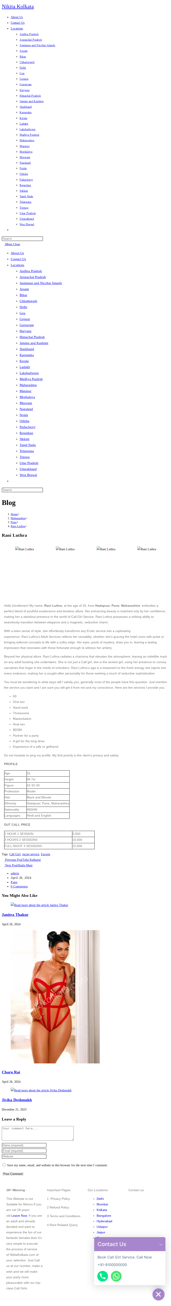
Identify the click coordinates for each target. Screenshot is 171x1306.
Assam (24, 289)
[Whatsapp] (116, 1276)
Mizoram (26, 403)
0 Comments (19, 886)
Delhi (23, 307)
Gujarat (25, 319)
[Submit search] (45, 490)
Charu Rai (11, 1072)
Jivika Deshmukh (17, 1100)
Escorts (45, 854)
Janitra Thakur (15, 914)
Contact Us (18, 259)
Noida (24, 415)
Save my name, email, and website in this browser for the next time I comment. (57, 1165)
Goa (22, 313)
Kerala (24, 361)
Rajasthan (26, 433)
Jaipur (101, 1232)
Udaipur (102, 1226)
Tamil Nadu (28, 445)
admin (15, 873)
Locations (17, 265)
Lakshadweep (29, 373)
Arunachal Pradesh (33, 277)
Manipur (25, 391)
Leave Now (19, 1215)
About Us (17, 253)
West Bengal (28, 475)
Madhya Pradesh (31, 379)
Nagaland (26, 409)
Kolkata (102, 1210)
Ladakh (25, 367)
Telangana (27, 451)
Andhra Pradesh (31, 271)
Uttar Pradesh (29, 463)
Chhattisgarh (28, 301)
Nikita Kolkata (18, 6)
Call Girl (14, 854)
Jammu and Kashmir (34, 343)
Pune (14, 882)
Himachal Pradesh (32, 337)
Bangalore (104, 1215)
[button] (160, 1244)
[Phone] (102, 1276)
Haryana (25, 331)
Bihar (23, 295)
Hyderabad (104, 1221)
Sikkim (24, 439)
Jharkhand (27, 349)
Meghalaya (27, 397)
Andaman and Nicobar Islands (41, 283)
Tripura (25, 457)
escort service (30, 854)
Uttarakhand (28, 469)
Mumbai (102, 1204)
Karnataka (27, 355)
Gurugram (27, 325)
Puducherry (28, 427)
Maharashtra (28, 385)
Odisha (24, 421)
